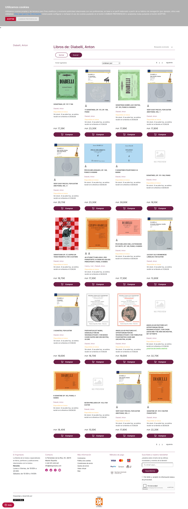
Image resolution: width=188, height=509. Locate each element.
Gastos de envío (83, 466)
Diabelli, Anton (59, 108)
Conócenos (81, 458)
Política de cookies (84, 461)
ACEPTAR (10, 19)
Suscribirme (150, 471)
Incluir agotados (61, 63)
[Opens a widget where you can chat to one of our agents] (8, 505)
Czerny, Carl (89, 266)
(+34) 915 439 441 (52, 463)
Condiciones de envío (85, 463)
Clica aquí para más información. (27, 14)
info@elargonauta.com (53, 466)
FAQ (78, 471)
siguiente (169, 62)
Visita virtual (81, 468)
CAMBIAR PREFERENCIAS (27, 19)
